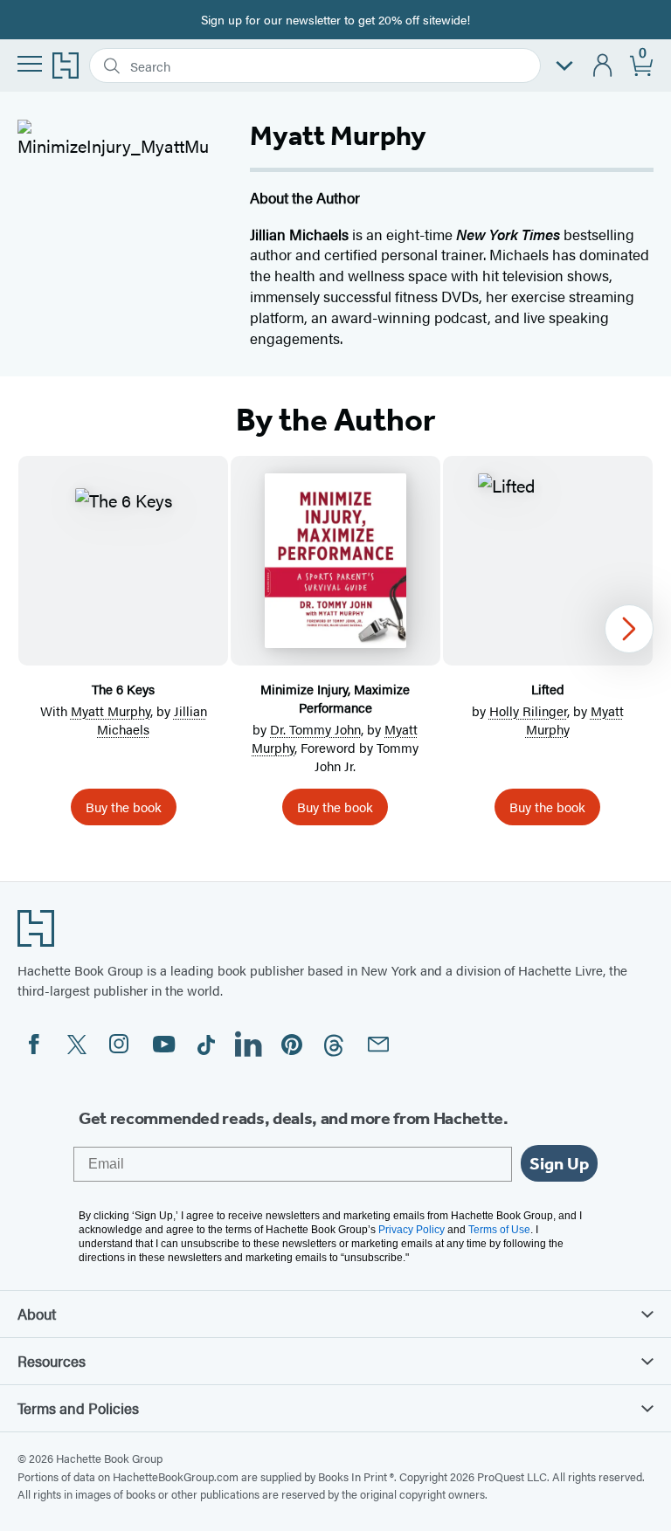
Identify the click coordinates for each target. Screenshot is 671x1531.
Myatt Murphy (110, 710)
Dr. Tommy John (315, 729)
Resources (51, 1360)
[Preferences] (564, 66)
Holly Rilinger (528, 710)
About (36, 1313)
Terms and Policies (78, 1407)
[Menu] (29, 64)
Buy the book (124, 806)
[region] (335, 647)
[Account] (603, 66)
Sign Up (559, 1163)
